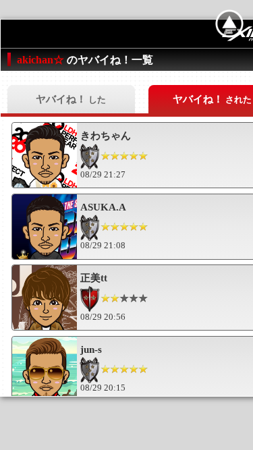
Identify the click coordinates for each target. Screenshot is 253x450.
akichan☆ (42, 59)
